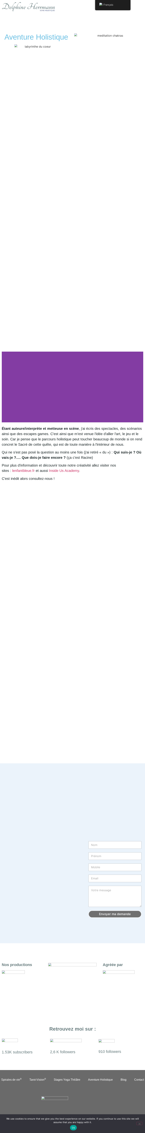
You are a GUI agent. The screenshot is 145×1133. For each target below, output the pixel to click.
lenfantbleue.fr (23, 471)
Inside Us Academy (64, 471)
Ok (73, 1127)
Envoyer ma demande (115, 914)
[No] (139, 1123)
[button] (137, 7)
